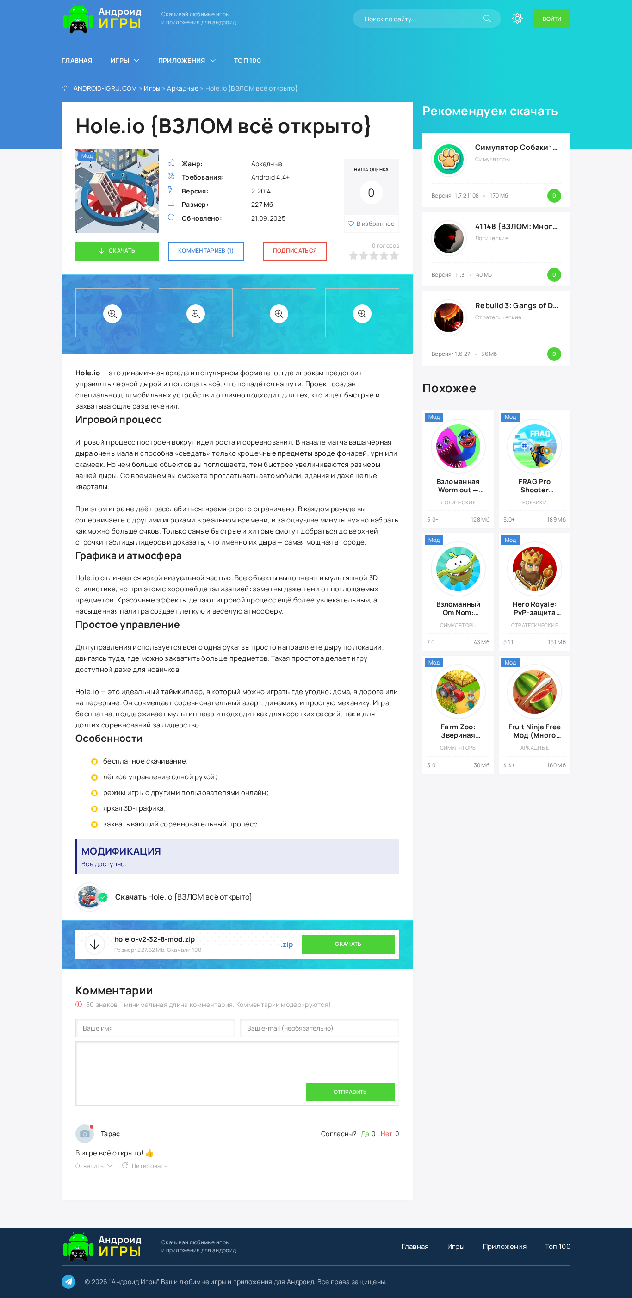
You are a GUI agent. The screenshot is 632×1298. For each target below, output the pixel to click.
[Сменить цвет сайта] (517, 18)
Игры (120, 60)
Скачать (122, 251)
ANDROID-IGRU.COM (105, 88)
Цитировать (149, 1165)
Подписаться (295, 251)
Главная (77, 60)
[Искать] (487, 18)
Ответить (89, 1165)
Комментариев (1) (206, 251)
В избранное (376, 223)
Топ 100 (247, 60)
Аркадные (182, 88)
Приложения (181, 60)
